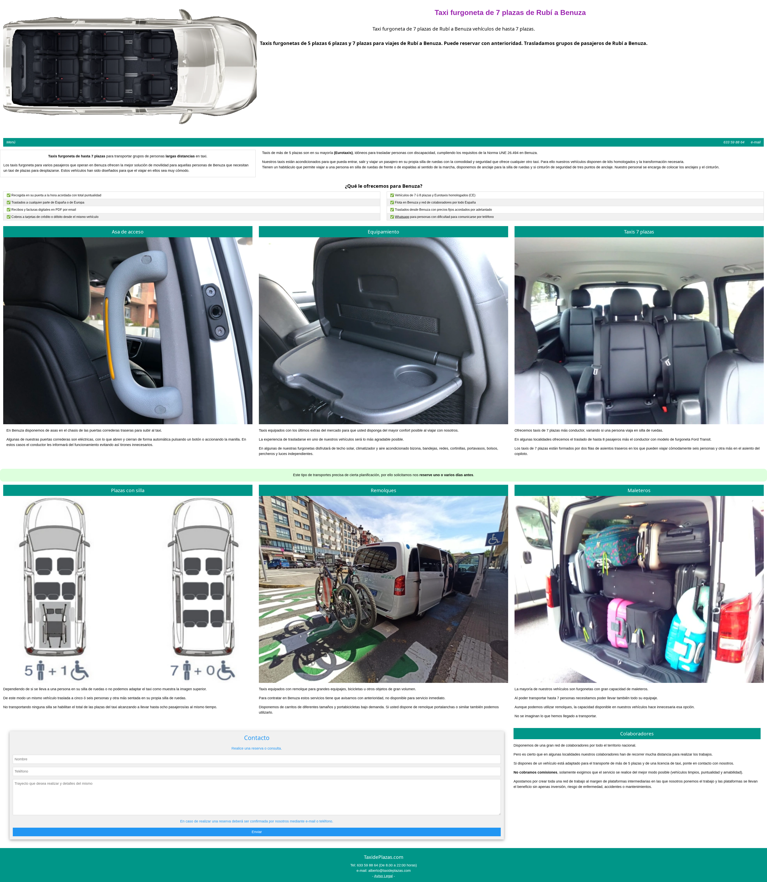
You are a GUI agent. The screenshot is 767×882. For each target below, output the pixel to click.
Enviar (257, 832)
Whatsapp (402, 217)
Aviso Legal (383, 876)
